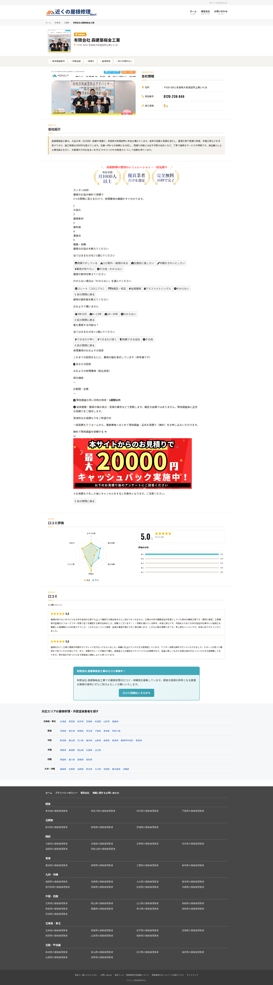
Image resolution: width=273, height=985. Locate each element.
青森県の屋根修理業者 (102, 930)
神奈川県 (116, 730)
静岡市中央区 (127, 740)
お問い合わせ (106, 975)
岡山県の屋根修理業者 (102, 903)
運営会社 (85, 793)
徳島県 (63, 759)
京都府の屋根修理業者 (102, 843)
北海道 (63, 721)
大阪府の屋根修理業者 (57, 843)
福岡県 (63, 768)
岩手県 (80, 721)
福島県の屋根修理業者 (147, 935)
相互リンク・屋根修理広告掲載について (132, 975)
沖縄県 (126, 768)
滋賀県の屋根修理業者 (57, 849)
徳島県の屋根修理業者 (193, 908)
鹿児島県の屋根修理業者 (58, 887)
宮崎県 (106, 768)
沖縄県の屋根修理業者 (193, 887)
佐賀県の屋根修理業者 (147, 887)
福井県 (89, 740)
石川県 (80, 740)
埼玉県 (89, 730)
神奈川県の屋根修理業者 (103, 811)
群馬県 (80, 730)
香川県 (72, 759)
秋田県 (98, 721)
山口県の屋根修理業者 (147, 903)
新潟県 (63, 740)
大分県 (98, 768)
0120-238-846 (174, 96)
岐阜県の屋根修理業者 (193, 865)
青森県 (72, 721)
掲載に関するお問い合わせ (106, 793)
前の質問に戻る (85, 294)
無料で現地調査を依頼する (88, 431)
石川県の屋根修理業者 (147, 952)
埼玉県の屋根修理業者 (147, 811)
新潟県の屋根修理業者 (57, 952)
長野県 (106, 740)
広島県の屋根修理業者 (57, 903)
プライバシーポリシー (66, 793)
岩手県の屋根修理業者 (147, 930)
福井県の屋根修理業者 (193, 952)
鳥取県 (63, 749)
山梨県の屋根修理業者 (57, 957)
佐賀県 (72, 768)
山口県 (98, 749)
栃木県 (72, 730)
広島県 (89, 749)
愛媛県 (80, 759)
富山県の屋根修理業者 (102, 952)
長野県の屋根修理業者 (102, 957)
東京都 (106, 730)
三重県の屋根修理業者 (147, 865)
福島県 (115, 721)
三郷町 (67, 22)
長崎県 (80, 768)
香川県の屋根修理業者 (147, 908)
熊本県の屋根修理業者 (193, 881)
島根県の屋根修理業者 (193, 903)
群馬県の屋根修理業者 (102, 827)
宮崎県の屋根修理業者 (102, 887)
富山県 (72, 740)
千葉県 (98, 730)
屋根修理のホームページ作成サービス (168, 975)
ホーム (48, 22)
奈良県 (57, 22)
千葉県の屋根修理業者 (193, 811)
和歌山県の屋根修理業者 (103, 849)
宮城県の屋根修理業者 (193, 930)
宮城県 (89, 721)
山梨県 (98, 740)
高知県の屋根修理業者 (57, 914)
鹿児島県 (116, 768)
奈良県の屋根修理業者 (193, 843)
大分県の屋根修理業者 (147, 881)
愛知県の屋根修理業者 (57, 865)
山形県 (106, 721)
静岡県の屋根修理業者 (102, 865)
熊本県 (89, 768)
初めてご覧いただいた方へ (86, 975)
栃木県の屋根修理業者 (57, 827)
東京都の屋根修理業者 (57, 811)
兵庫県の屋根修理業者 (147, 843)
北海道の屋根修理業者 (57, 930)
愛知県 (139, 740)
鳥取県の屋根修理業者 (57, 908)
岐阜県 (115, 740)
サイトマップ (192, 975)
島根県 (72, 749)
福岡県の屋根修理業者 (57, 881)
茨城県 (63, 730)
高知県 (89, 759)
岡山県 (80, 749)
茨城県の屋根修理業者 (147, 827)
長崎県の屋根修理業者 (102, 881)
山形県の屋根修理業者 (102, 935)
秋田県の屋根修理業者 (57, 935)
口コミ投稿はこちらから (136, 693)
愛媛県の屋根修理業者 (102, 908)
